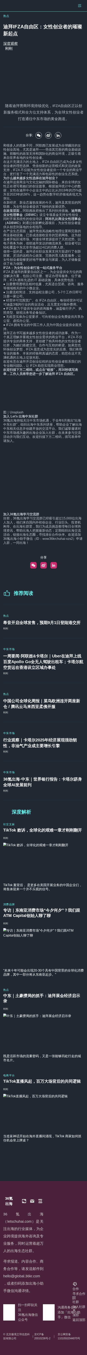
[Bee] (48, 135)
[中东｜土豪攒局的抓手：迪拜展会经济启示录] (43, 1032)
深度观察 (10, 44)
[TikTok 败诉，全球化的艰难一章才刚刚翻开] (43, 861)
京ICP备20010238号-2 (42, 1336)
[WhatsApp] (38, 135)
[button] (24, 1201)
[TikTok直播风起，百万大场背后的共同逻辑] (43, 1112)
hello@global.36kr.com (21, 1276)
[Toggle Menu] (80, 5)
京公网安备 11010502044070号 (69, 1336)
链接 (50, 369)
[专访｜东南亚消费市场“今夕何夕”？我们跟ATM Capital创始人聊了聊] (43, 946)
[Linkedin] (58, 135)
